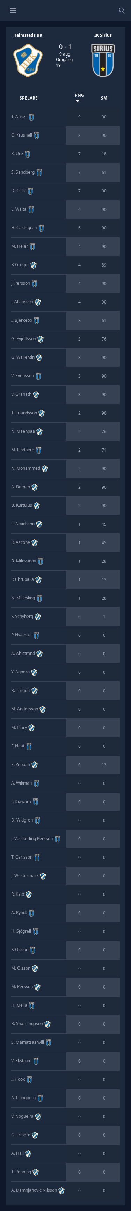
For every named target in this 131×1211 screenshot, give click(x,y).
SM (104, 98)
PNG (79, 95)
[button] (13, 10)
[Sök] (122, 10)
